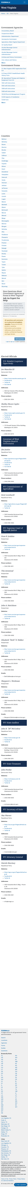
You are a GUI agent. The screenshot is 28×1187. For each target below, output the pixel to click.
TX (16, 1089)
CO (2, 1067)
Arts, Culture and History (9, 60)
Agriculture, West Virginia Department (13, 42)
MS (2, 1107)
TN (16, 1087)
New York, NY (5, 1141)
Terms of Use (4, 1179)
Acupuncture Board (7, 33)
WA (16, 1101)
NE (2, 1113)
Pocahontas (5, 240)
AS (2, 1059)
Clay (3, 158)
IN (2, 1087)
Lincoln (4, 196)
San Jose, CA (5, 1159)
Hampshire (5, 174)
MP (16, 1069)
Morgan (4, 226)
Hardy (3, 180)
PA (16, 1077)
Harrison (4, 182)
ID (1, 1083)
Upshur (4, 270)
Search (3, 1037)
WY (16, 1107)
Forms (3, 1045)
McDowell (5, 210)
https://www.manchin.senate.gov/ (14, 378)
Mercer (4, 213)
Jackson (4, 185)
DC (2, 1073)
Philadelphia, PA (6, 1151)
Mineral (4, 215)
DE (2, 1071)
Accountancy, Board (8, 31)
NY (16, 1063)
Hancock (4, 177)
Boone (4, 144)
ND (16, 1067)
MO (2, 1109)
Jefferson (5, 188)
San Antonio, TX (6, 1153)
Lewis (3, 193)
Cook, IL (3, 1120)
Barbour (4, 139)
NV (16, 1055)
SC (16, 1083)
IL (1, 1085)
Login (7, 341)
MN (2, 1105)
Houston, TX (5, 1147)
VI (15, 1093)
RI (15, 1081)
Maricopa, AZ (5, 1124)
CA (2, 1065)
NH (16, 1057)
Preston (4, 243)
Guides (3, 1048)
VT (16, 1097)
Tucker (4, 264)
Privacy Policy (12, 1179)
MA (2, 1101)
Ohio (3, 232)
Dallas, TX (4, 1132)
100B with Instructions (8, 88)
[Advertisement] (14, 21)
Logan (4, 199)
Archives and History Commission (12, 57)
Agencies (4, 1043)
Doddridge (5, 161)
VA (16, 1099)
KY (2, 1093)
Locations (4, 1040)
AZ (2, 1061)
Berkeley (4, 142)
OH (16, 1071)
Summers (4, 259)
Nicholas (4, 229)
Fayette (4, 163)
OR (16, 1075)
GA (2, 1077)
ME (2, 1097)
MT (2, 1111)
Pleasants (5, 237)
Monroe (4, 223)
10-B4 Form (5, 100)
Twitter (6, 382)
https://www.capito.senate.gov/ (13, 413)
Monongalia (5, 221)
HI (2, 1081)
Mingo (3, 218)
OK (16, 1073)
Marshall (4, 204)
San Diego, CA (5, 1126)
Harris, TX (4, 1122)
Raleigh (4, 248)
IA (1, 1089)
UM (16, 1091)
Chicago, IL (4, 1145)
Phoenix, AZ (4, 1149)
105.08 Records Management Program (13, 94)
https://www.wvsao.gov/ (11, 737)
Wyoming (4, 286)
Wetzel (4, 278)
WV (16, 1103)
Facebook (7, 380)
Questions (4, 1050)
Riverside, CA (5, 1136)
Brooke (4, 150)
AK (2, 1057)
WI (16, 1105)
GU (2, 1079)
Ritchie (4, 254)
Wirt (3, 281)
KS (2, 1091)
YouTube (7, 384)
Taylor (4, 262)
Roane (4, 256)
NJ (16, 1059)
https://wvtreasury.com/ (11, 779)
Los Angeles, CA (6, 1118)
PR (16, 1079)
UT (16, 1095)
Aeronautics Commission (9, 39)
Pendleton (5, 234)
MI (2, 1103)
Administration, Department (10, 36)
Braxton (4, 147)
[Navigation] (24, 2)
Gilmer (4, 166)
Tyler (3, 267)
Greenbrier (5, 172)
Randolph (4, 251)
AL (2, 1055)
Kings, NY (4, 1134)
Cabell (4, 153)
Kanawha (4, 191)
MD (2, 1099)
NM (16, 1061)
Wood (3, 283)
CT (2, 1069)
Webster (4, 275)
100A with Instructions (8, 83)
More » (4, 63)
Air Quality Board (7, 45)
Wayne (4, 273)
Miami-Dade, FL (6, 1130)
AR (2, 1063)
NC (16, 1065)
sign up (12, 341)
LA (2, 1095)
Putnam (4, 245)
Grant (3, 169)
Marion (4, 202)
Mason (4, 207)
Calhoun (4, 155)
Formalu (5, 2)
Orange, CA (4, 1128)
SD (16, 1085)
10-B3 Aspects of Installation (10, 97)
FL (2, 1075)
